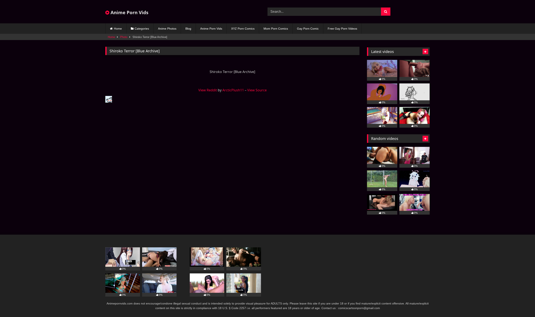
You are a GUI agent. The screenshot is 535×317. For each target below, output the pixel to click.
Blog (188, 28)
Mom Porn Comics (276, 28)
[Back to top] (522, 305)
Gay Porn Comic (308, 28)
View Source (257, 90)
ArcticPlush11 (233, 90)
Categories (142, 28)
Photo (123, 37)
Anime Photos (167, 28)
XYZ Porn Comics (243, 28)
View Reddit (207, 90)
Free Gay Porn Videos (342, 28)
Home (118, 28)
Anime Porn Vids (128, 12)
